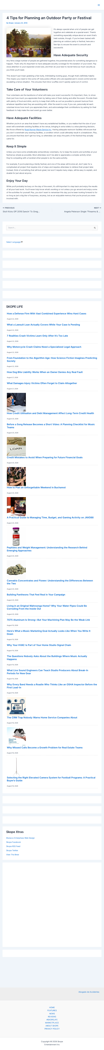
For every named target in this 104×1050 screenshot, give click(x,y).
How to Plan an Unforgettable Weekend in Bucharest (36, 487)
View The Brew (12, 855)
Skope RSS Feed (13, 846)
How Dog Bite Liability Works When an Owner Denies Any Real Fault (45, 372)
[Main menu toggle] (98, 5)
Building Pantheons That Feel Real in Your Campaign (36, 594)
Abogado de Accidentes (89, 992)
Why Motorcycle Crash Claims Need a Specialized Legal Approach (44, 346)
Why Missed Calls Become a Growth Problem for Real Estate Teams (45, 747)
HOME (52, 1007)
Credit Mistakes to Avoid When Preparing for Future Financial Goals (45, 457)
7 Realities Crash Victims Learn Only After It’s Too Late (37, 335)
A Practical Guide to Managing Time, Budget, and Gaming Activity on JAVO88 (50, 517)
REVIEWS (52, 1017)
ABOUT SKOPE (52, 1026)
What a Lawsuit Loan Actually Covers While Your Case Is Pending (43, 324)
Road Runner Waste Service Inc (38, 129)
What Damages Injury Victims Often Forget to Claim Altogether (42, 383)
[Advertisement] (52, 904)
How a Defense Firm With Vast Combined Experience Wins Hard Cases (46, 313)
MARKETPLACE (52, 1023)
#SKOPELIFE (52, 1020)
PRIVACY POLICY (52, 1029)
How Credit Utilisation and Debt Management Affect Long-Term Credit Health (50, 413)
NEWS (52, 1014)
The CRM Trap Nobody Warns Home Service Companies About (42, 717)
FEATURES (52, 1010)
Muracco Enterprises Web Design (20, 838)
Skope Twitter (12, 850)
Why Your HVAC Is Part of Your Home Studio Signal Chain (39, 645)
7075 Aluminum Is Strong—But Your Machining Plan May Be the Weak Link (48, 619)
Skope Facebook (13, 842)
